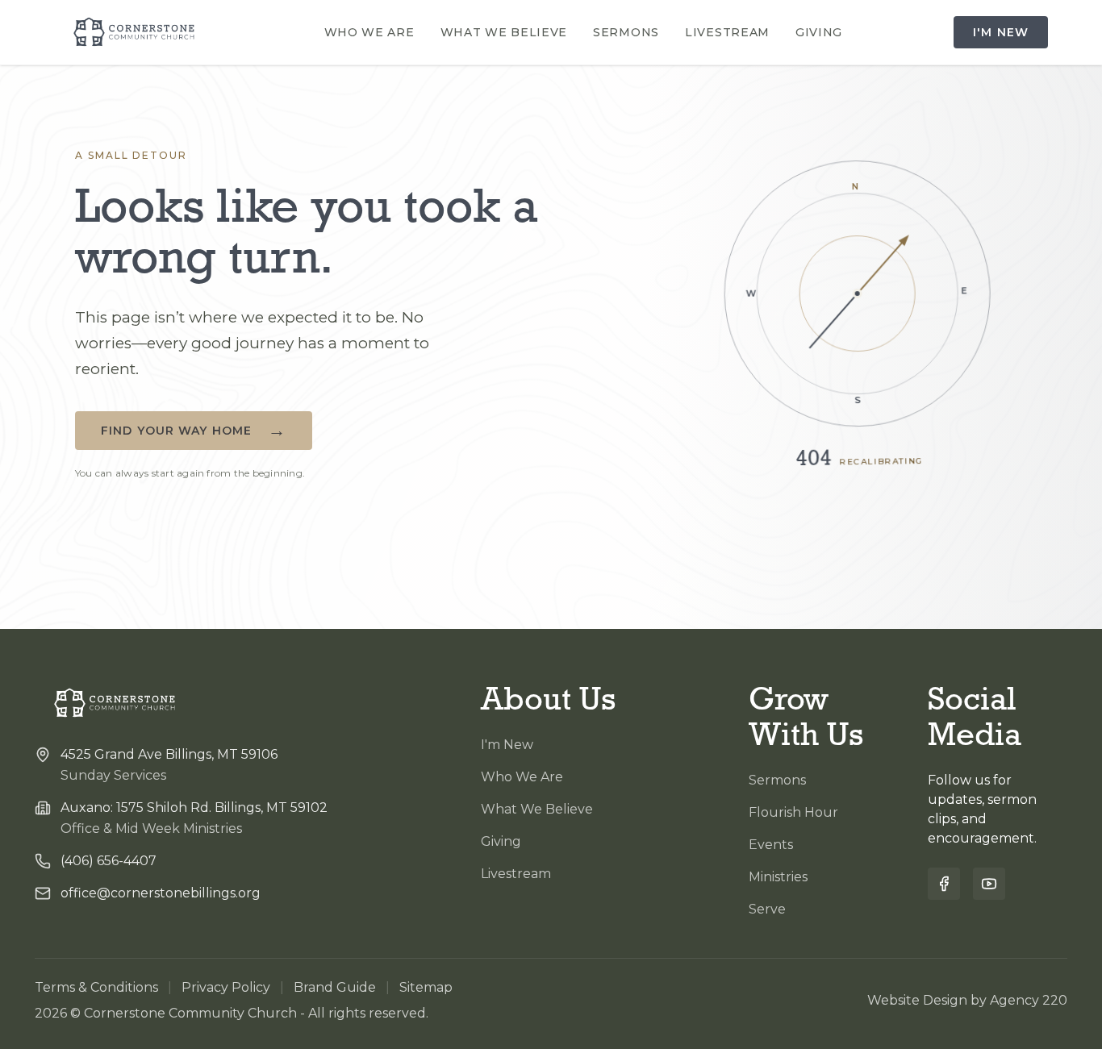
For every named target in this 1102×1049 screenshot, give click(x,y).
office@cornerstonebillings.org (161, 893)
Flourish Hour (793, 812)
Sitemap (426, 987)
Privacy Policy (226, 987)
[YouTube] (989, 884)
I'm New (1001, 32)
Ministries (778, 877)
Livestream (727, 32)
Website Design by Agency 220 (967, 1000)
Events (771, 844)
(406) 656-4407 (109, 860)
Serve (767, 909)
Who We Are (369, 32)
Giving (818, 32)
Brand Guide (335, 987)
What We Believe (504, 32)
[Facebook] (944, 884)
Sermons (626, 32)
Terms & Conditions (96, 987)
